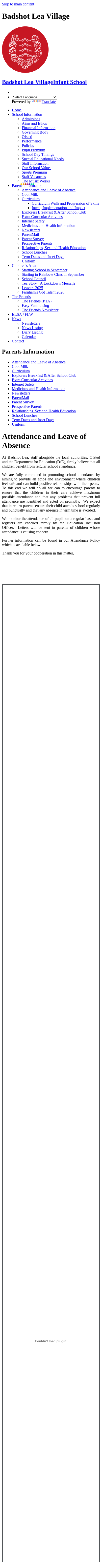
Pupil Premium (33, 150)
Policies (28, 145)
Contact (18, 341)
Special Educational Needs (43, 159)
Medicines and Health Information (48, 225)
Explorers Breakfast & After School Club (54, 212)
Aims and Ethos (34, 123)
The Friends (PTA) (36, 301)
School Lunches (34, 252)
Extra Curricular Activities (42, 217)
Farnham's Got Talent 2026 (43, 292)
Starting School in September (44, 270)
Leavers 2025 (32, 288)
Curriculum (31, 199)
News (16, 319)
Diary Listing (32, 332)
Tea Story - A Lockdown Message (48, 283)
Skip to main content (18, 4)
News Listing (32, 328)
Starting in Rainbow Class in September (53, 274)
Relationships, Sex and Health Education (54, 248)
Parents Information (27, 185)
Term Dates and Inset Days (43, 257)
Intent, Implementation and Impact (58, 208)
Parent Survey (33, 239)
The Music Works (36, 181)
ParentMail (30, 234)
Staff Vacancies (34, 177)
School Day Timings (38, 154)
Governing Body (35, 132)
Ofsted (27, 137)
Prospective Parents (37, 243)
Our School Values (36, 168)
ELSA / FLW (22, 314)
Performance (32, 141)
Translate (49, 101)
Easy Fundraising (35, 305)
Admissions (31, 119)
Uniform (28, 261)
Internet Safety (33, 221)
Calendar (29, 337)
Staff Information (35, 163)
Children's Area (24, 265)
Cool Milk (30, 194)
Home (17, 110)
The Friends (21, 297)
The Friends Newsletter (40, 310)
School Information (27, 114)
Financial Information (38, 128)
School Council (34, 279)
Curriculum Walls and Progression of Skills (65, 203)
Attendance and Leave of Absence (49, 190)
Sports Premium (34, 172)
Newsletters (31, 230)
